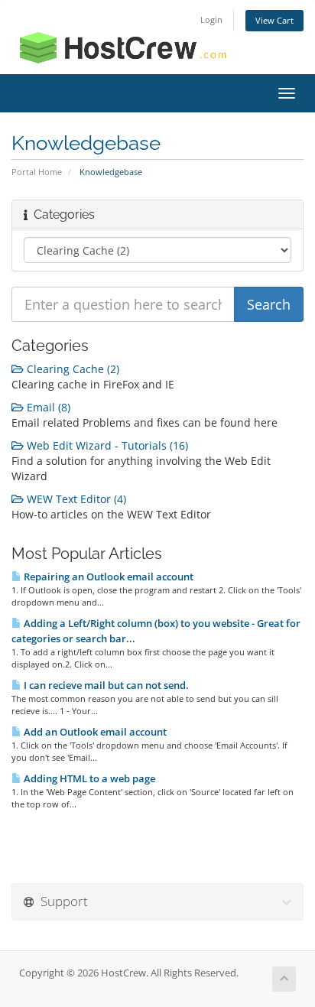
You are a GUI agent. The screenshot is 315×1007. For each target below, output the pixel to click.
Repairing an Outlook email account (107, 576)
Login (211, 19)
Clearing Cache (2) (71, 369)
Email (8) (47, 407)
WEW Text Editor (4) (75, 499)
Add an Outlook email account (94, 732)
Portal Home (36, 171)
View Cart (274, 20)
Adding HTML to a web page (88, 778)
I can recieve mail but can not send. (105, 685)
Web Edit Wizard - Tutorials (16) (106, 445)
